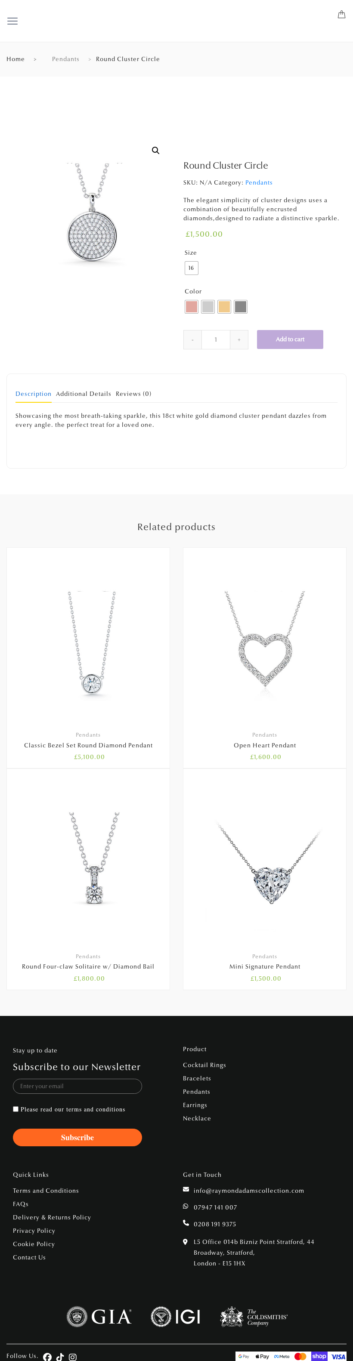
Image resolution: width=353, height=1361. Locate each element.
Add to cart (290, 339)
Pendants (66, 59)
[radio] (191, 268)
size (191, 252)
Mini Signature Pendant (264, 966)
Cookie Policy (34, 1244)
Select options (93, 1019)
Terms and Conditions (46, 1190)
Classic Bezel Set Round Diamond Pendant (88, 745)
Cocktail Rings (204, 1065)
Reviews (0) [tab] (134, 394)
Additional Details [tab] (83, 394)
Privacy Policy (34, 1230)
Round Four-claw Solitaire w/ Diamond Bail (88, 966)
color (193, 291)
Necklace (197, 1118)
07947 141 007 (215, 1207)
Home (15, 59)
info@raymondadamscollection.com (249, 1190)
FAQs (21, 1204)
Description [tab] (33, 394)
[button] (156, 150)
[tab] (33, 397)
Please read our (73, 1109)
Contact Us (29, 1257)
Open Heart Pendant (265, 745)
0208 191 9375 (215, 1224)
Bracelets (197, 1078)
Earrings (195, 1105)
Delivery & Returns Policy (52, 1217)
